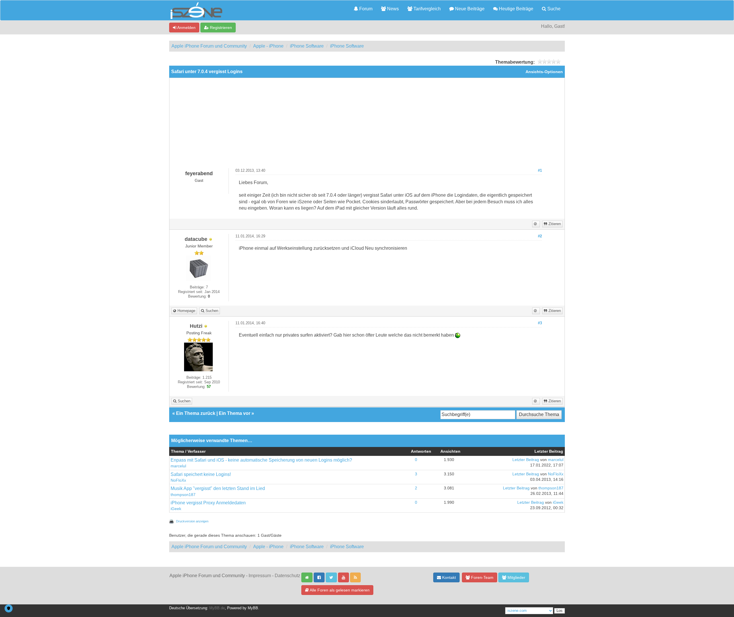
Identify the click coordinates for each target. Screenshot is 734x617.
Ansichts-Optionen (544, 72)
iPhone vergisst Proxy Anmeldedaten (208, 502)
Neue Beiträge (469, 8)
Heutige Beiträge (515, 8)
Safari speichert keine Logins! (201, 474)
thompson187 (183, 495)
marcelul (178, 466)
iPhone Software (307, 46)
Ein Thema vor (234, 413)
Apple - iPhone (268, 46)
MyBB (253, 608)
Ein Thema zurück (195, 413)
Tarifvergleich (426, 8)
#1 (540, 171)
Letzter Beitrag (525, 460)
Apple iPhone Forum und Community (209, 46)
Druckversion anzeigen (192, 521)
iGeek (176, 509)
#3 (540, 323)
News (392, 8)
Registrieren (220, 27)
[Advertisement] (367, 125)
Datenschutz (287, 575)
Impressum (260, 575)
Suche (553, 8)
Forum (365, 8)
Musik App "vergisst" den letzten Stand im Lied (218, 488)
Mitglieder (515, 577)
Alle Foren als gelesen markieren (339, 590)
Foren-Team (481, 577)
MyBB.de (217, 608)
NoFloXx (178, 480)
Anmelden (186, 27)
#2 (540, 236)
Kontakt (448, 577)
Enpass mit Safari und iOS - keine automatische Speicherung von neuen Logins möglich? (261, 460)
